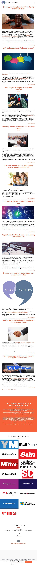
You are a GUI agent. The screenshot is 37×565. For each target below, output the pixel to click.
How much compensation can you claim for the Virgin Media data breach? (18, 357)
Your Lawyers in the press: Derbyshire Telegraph (18, 88)
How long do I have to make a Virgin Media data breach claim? (18, 8)
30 (12, 389)
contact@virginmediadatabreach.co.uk (18, 543)
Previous (4, 389)
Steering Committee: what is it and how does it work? (18, 127)
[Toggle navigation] (34, 3)
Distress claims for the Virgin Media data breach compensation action (18, 166)
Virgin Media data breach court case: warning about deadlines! (18, 236)
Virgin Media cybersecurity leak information (18, 201)
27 (8, 389)
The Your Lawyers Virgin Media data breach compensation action (18, 274)
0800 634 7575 (18, 536)
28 (9, 389)
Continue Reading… (31, 45)
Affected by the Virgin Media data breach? (18, 48)
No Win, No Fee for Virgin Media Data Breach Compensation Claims (18, 321)
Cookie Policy (16, 562)
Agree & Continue (29, 561)
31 (14, 389)
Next (16, 389)
